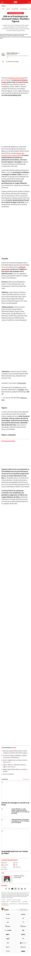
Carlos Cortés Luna (12, 53)
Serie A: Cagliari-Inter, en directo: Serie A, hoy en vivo (15, 761)
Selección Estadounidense (15, 13)
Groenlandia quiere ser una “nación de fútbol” (14, 852)
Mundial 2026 (15, 9)
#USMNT (21, 389)
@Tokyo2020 (21, 383)
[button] (2, 61)
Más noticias (26, 779)
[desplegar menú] (2, 2)
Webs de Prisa (23, 909)
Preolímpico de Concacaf (16, 78)
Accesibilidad (24, 901)
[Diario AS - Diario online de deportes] (15, 2)
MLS (3, 9)
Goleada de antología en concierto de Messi (15, 804)
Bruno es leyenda (8, 774)
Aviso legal (9, 899)
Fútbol (3, 6)
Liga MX (8, 9)
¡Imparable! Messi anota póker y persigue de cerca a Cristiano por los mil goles (20, 821)
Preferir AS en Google (13, 61)
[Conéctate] (29, 2)
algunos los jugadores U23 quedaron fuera (12, 154)
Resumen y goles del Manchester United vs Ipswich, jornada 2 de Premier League (15, 752)
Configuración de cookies (15, 901)
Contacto (3, 899)
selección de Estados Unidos (14, 81)
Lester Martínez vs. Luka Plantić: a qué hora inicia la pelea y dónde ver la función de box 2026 (20, 811)
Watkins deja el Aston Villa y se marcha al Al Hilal (15, 770)
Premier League (23, 9)
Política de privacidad (16, 899)
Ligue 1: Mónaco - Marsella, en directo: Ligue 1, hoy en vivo (14, 766)
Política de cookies (5, 901)
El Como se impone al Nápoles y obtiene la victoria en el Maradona (15, 757)
